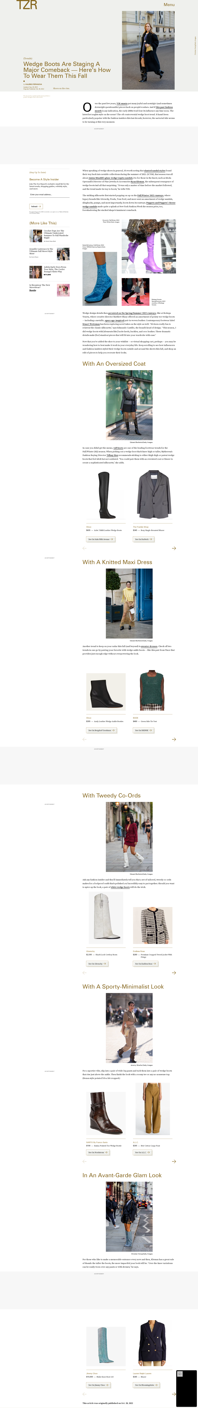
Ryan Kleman (137, 181)
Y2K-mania (122, 103)
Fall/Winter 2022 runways (150, 195)
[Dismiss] (194, 1372)
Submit (34, 206)
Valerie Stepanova (33, 84)
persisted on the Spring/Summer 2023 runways (132, 313)
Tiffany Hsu (112, 455)
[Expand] (179, 1372)
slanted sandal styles (154, 170)
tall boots (118, 447)
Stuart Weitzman (91, 324)
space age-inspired (114, 320)
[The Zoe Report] (26, 4)
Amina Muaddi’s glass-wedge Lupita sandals (111, 177)
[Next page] (174, 548)
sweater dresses (149, 646)
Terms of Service (63, 211)
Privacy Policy (36, 213)
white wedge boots (120, 887)
